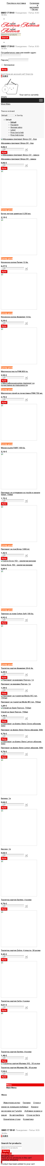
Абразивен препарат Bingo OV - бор (17, 143)
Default (13, 122)
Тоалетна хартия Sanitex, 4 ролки (16, 900)
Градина (26, 1102)
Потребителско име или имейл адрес (18, 52)
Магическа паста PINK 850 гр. (14, 371)
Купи (4, 152)
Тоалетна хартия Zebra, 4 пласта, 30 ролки (20, 950)
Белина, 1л (6, 798)
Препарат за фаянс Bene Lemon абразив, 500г (22, 748)
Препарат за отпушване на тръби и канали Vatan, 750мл (20, 494)
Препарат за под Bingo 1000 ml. (15, 549)
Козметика (28, 1119)
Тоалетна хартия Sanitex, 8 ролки (16, 1052)
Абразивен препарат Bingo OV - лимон (18, 159)
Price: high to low (17, 135)
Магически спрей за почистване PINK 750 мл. (22, 393)
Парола (4, 60)
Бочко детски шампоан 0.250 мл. (16, 214)
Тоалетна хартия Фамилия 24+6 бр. (17, 668)
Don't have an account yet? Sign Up (17, 74)
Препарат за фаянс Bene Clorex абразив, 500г (22, 730)
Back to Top (6, 1153)
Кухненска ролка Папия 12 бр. (14, 262)
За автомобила (16, 1115)
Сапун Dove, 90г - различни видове (17, 565)
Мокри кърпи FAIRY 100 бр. (13, 448)
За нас (35, 9)
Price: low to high (17, 132)
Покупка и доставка (16, 3)
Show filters (5, 104)
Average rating (16, 127)
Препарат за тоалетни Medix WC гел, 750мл (21, 702)
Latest (13, 130)
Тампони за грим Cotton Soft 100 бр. (17, 614)
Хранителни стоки (11, 1119)
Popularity (14, 125)
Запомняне (8, 65)
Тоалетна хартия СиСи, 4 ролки (15, 1001)
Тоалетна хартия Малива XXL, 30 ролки (19, 1067)
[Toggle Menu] (41, 100)
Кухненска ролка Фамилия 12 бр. (16, 317)
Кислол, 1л (6, 849)
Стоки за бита (33, 1115)
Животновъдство (11, 1102)
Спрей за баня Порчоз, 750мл (14, 712)
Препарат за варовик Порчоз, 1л (16, 684)
